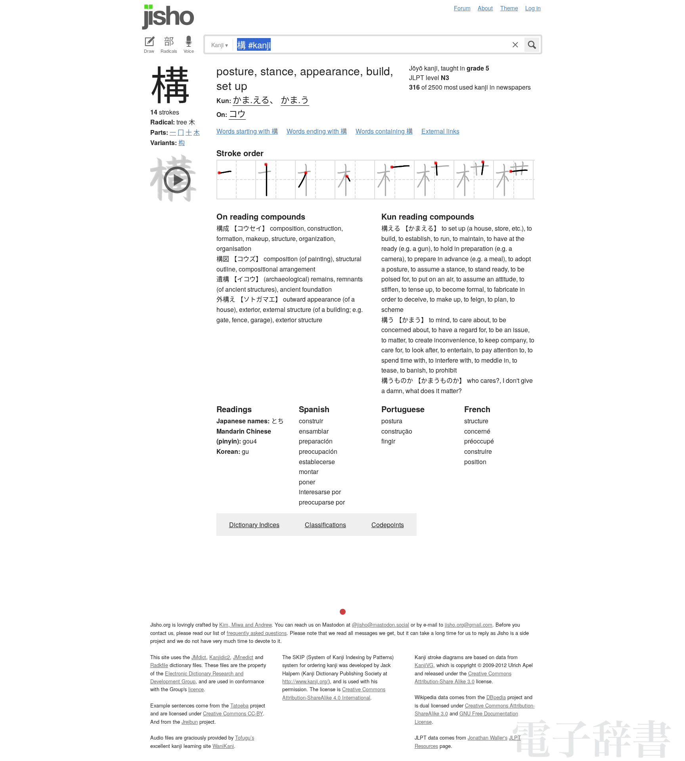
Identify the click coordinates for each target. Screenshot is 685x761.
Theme (509, 8)
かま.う (295, 99)
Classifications (325, 524)
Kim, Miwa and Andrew (245, 624)
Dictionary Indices (254, 524)
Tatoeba (239, 705)
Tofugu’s (244, 737)
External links (440, 131)
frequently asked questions (257, 633)
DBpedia (496, 697)
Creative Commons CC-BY (233, 713)
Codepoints (387, 524)
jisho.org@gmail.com (468, 624)
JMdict (198, 657)
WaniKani (223, 746)
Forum (462, 8)
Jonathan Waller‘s (487, 737)
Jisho (168, 17)
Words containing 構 (384, 131)
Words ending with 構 (317, 131)
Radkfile (159, 665)
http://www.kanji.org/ (305, 681)
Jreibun (190, 721)
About (485, 8)
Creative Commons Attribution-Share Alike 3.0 (463, 677)
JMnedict (243, 657)
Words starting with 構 (247, 131)
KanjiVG (424, 665)
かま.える (251, 99)
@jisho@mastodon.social (380, 624)
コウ (237, 113)
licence (196, 689)
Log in (533, 8)
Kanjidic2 (219, 657)
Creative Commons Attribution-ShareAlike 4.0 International (333, 693)
